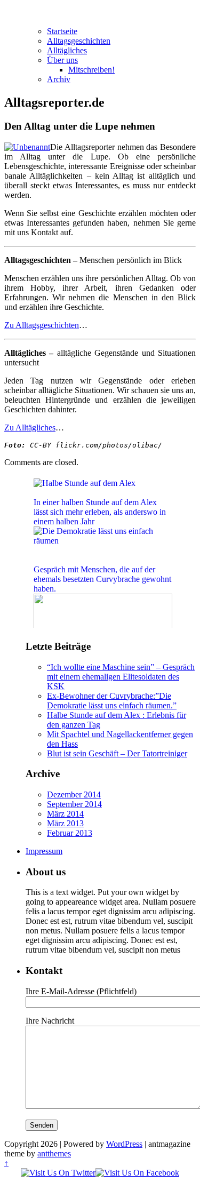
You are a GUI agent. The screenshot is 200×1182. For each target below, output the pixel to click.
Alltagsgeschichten (78, 40)
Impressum (44, 851)
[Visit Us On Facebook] (137, 1172)
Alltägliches (67, 50)
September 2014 (74, 804)
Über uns (62, 60)
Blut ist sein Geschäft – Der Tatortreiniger (117, 753)
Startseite (62, 31)
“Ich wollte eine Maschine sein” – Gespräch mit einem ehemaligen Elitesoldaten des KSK (121, 676)
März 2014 (65, 813)
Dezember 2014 (74, 794)
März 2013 (65, 823)
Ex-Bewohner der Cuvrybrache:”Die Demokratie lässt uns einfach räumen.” (112, 700)
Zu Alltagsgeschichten (41, 325)
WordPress (124, 1143)
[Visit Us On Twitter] (58, 1172)
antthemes (54, 1153)
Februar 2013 (69, 832)
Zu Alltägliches (29, 427)
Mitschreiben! (91, 69)
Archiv (58, 79)
